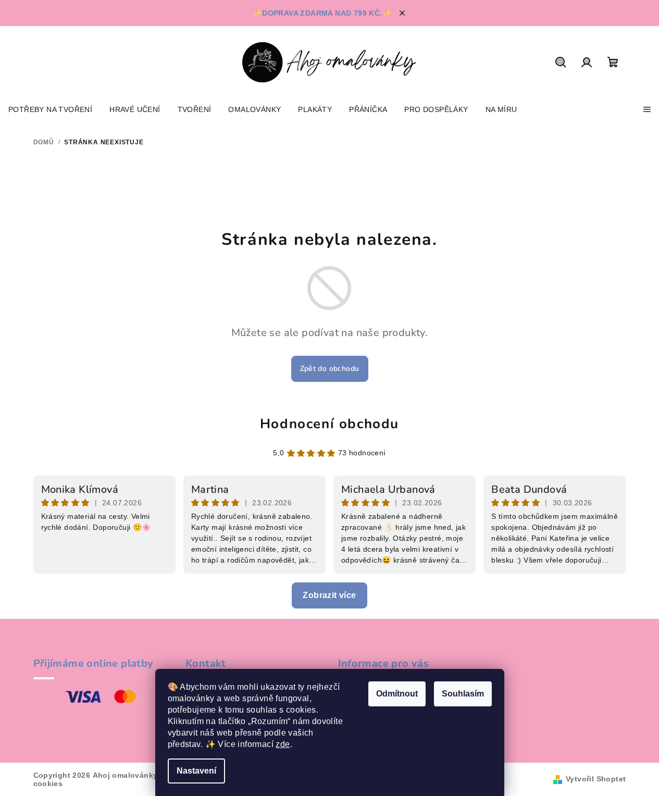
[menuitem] (50, 109)
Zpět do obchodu (329, 369)
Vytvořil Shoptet (596, 779)
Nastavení (196, 770)
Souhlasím (463, 693)
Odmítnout (397, 693)
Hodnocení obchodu (329, 424)
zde (283, 744)
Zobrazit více (329, 595)
